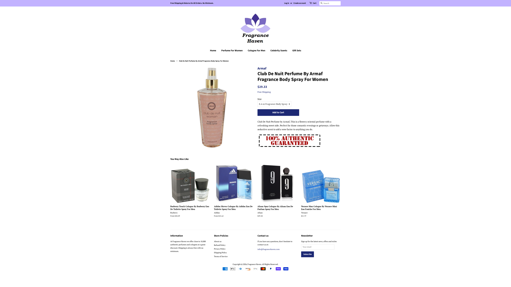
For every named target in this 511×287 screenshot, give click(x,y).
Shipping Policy (220, 252)
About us (217, 241)
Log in (286, 3)
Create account (299, 3)
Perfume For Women (232, 50)
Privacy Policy (219, 249)
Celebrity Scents (278, 50)
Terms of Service (221, 256)
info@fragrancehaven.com (268, 249)
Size (259, 99)
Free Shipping (264, 91)
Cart (314, 3)
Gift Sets (296, 50)
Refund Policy (219, 245)
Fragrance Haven (254, 264)
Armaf (261, 68)
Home (213, 50)
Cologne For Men (256, 50)
